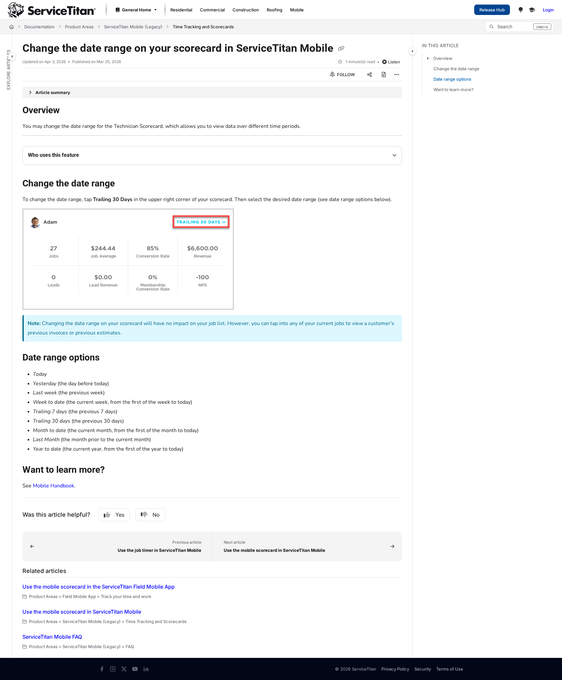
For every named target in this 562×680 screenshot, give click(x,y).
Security (422, 669)
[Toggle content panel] (412, 51)
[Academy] (531, 9)
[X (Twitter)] (124, 669)
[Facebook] (102, 669)
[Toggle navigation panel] (12, 56)
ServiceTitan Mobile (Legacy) (133, 26)
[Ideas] (520, 9)
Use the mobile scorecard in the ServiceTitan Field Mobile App (98, 586)
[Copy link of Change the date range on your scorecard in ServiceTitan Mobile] (341, 49)
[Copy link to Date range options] (110, 358)
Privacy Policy (395, 669)
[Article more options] (397, 74)
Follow (345, 74)
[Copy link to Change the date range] (125, 184)
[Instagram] (113, 669)
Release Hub (492, 9)
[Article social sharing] (369, 74)
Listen (394, 61)
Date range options (452, 79)
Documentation (39, 26)
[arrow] (428, 58)
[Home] (52, 10)
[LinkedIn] (146, 669)
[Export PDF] (384, 74)
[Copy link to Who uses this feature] (89, 155)
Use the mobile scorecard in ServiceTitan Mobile (81, 611)
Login (548, 9)
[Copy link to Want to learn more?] (115, 470)
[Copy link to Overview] (70, 111)
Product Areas (79, 26)
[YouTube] (135, 669)
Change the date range (456, 68)
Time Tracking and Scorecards (203, 26)
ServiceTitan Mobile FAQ (52, 636)
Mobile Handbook (53, 485)
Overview (442, 58)
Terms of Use (449, 669)
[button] (519, 26)
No (156, 514)
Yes (120, 514)
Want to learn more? (454, 89)
